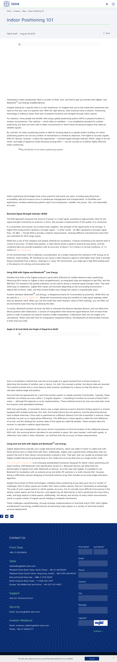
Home (9, 11)
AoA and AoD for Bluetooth (19, 463)
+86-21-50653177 (25, 629)
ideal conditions (23, 250)
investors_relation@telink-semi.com (32, 625)
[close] (113, 658)
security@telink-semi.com (28, 612)
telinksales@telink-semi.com (22, 566)
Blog (24, 11)
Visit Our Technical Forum (21, 598)
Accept (91, 659)
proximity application (29, 297)
